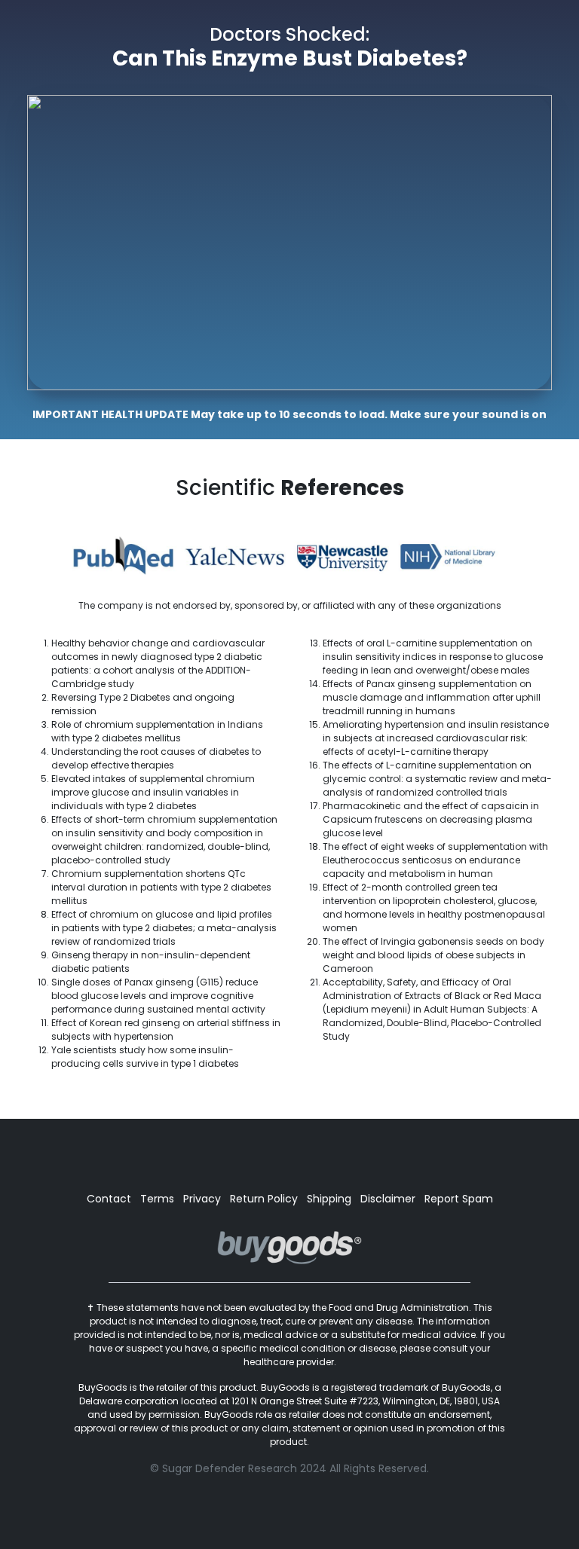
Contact (109, 1198)
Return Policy (264, 1198)
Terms (157, 1198)
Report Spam (458, 1198)
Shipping (329, 1198)
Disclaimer (387, 1198)
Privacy (202, 1198)
